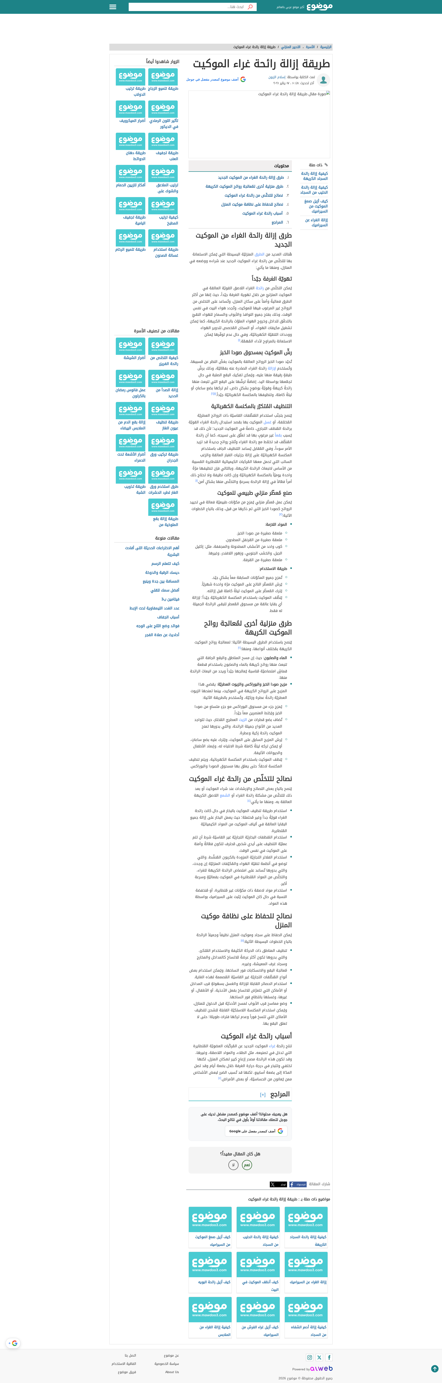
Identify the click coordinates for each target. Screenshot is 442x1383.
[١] (239, 340)
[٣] (280, 514)
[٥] (242, 940)
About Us (172, 1372)
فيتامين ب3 (170, 599)
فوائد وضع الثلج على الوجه (157, 626)
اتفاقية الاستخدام (124, 1364)
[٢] (212, 393)
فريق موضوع (127, 1372)
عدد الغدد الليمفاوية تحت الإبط (154, 608)
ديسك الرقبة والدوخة (162, 572)
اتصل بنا (130, 1355)
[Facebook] (329, 1357)
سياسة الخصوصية (166, 1364)
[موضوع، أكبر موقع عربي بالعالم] (320, 7)
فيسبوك (301, 1184)
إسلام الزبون (276, 77)
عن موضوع (171, 1355)
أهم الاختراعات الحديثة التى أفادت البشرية (152, 551)
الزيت (243, 719)
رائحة (260, 288)
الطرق (260, 254)
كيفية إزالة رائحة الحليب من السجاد (314, 190)
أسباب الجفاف (168, 617)
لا (233, 1164)
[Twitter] (319, 1357)
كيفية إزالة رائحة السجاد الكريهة (314, 176)
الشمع (225, 795)
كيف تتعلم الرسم (165, 563)
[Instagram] (309, 1357)
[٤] (248, 800)
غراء (272, 1046)
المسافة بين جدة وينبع (161, 581)
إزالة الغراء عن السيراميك (316, 222)
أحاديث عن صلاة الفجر (162, 635)
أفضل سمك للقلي (165, 590)
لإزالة (272, 368)
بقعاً (278, 435)
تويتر (283, 1184)
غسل (267, 422)
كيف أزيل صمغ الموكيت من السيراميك (316, 206)
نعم (247, 1164)
